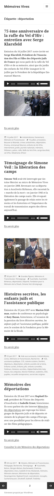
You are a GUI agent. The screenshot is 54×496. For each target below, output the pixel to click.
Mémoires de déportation (29, 473)
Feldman (7, 369)
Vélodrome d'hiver (19, 153)
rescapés (43, 476)
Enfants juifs (22, 366)
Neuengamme (10, 476)
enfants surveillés (35, 366)
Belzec (7, 468)
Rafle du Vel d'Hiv (29, 150)
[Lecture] (7, 83)
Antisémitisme (28, 137)
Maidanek (35, 471)
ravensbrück (34, 476)
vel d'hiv (7, 153)
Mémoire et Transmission (14, 140)
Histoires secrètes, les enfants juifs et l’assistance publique (25, 298)
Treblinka (36, 478)
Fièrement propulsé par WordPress (18, 492)
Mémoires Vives (16, 6)
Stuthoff (29, 478)
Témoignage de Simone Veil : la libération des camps (26, 167)
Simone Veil (27, 284)
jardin (17, 147)
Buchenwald (28, 468)
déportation (41, 142)
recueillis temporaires (20, 374)
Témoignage (21, 279)
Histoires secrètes (19, 369)
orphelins (39, 372)
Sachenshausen (10, 478)
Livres (6, 359)
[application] (27, 84)
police (14, 150)
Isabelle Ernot (24, 471)
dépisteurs (8, 364)
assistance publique (12, 361)
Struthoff (21, 478)
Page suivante (50, 485)
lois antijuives (15, 372)
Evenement (39, 137)
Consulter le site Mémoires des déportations (27, 446)
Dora (16, 471)
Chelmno (37, 468)
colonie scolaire (31, 361)
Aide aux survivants (28, 356)
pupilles (7, 374)
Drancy (7, 145)
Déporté (25, 281)
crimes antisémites (27, 142)
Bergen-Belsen (16, 468)
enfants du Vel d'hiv (34, 145)
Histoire (24, 463)
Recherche (35, 359)
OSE (46, 372)
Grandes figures (27, 276)
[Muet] (38, 83)
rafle (20, 150)
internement (9, 147)
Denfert (41, 361)
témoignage (37, 284)
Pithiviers (8, 150)
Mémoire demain (11, 473)
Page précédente (3, 485)
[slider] (44, 83)
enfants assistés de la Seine (35, 364)
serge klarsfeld (43, 150)
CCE (22, 361)
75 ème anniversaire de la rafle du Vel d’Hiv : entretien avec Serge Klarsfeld (26, 37)
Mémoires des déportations (17, 386)
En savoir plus (11, 128)
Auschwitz (34, 279)
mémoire (39, 147)
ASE (45, 359)
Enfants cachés (10, 366)
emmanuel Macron (18, 145)
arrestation (41, 140)
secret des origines (37, 374)
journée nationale (27, 147)
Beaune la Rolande (11, 142)
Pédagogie (8, 465)
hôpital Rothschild (34, 369)
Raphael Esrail (22, 476)
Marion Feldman (28, 372)
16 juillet (32, 140)
